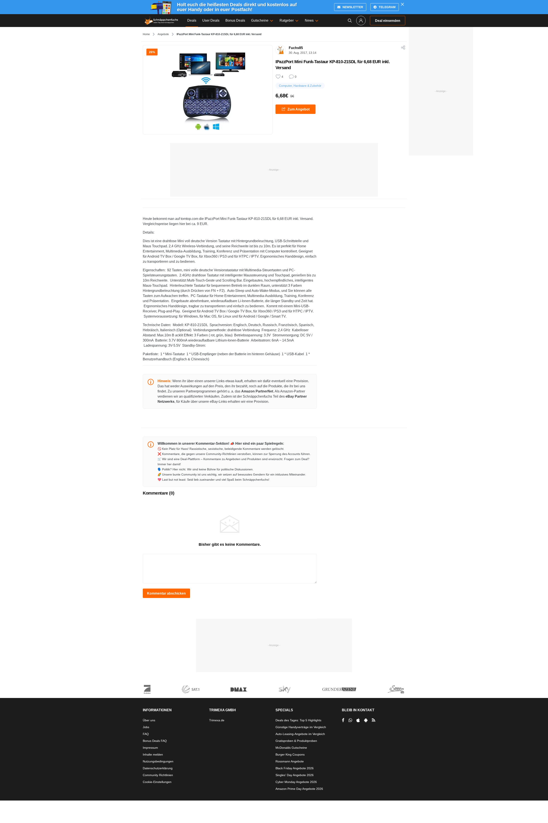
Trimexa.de (216, 720)
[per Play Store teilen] (366, 720)
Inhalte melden (153, 754)
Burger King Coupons (290, 754)
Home (146, 34)
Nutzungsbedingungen (158, 761)
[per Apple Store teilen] (358, 720)
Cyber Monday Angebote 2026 (296, 782)
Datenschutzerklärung (158, 768)
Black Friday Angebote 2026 (294, 768)
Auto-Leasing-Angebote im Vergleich (300, 734)
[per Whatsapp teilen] (350, 720)
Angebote (163, 34)
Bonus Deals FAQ (155, 740)
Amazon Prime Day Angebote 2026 (299, 788)
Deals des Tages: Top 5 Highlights (298, 720)
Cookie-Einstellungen (157, 782)
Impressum (150, 747)
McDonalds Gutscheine (291, 747)
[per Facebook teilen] (343, 720)
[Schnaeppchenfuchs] (161, 20)
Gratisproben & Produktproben (296, 740)
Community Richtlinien (158, 775)
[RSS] (373, 720)
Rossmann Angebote (289, 761)
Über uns (149, 720)
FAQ (146, 734)
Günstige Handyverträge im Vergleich (300, 727)
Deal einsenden (387, 20)
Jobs (146, 727)
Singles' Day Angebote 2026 (294, 775)
